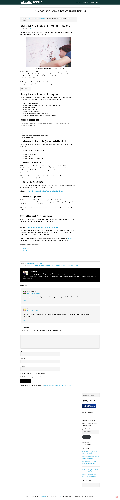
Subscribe (86, 437)
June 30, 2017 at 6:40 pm (33, 293)
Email (22, 358)
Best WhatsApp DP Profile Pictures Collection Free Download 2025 (89, 463)
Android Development (33, 263)
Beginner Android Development (53, 265)
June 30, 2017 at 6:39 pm (33, 310)
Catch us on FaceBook (87, 412)
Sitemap (60, 496)
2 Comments (38, 28)
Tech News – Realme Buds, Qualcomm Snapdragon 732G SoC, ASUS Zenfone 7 (90, 469)
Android (69, 238)
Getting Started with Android (70, 265)
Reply (24, 300)
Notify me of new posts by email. (31, 377)
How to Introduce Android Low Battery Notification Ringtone (46, 191)
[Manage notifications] (117, 497)
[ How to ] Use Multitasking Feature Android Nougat (42, 227)
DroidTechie (31, 2)
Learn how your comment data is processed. (57, 385)
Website (22, 366)
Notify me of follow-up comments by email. (35, 373)
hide (29, 88)
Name (22, 351)
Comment (23, 334)
